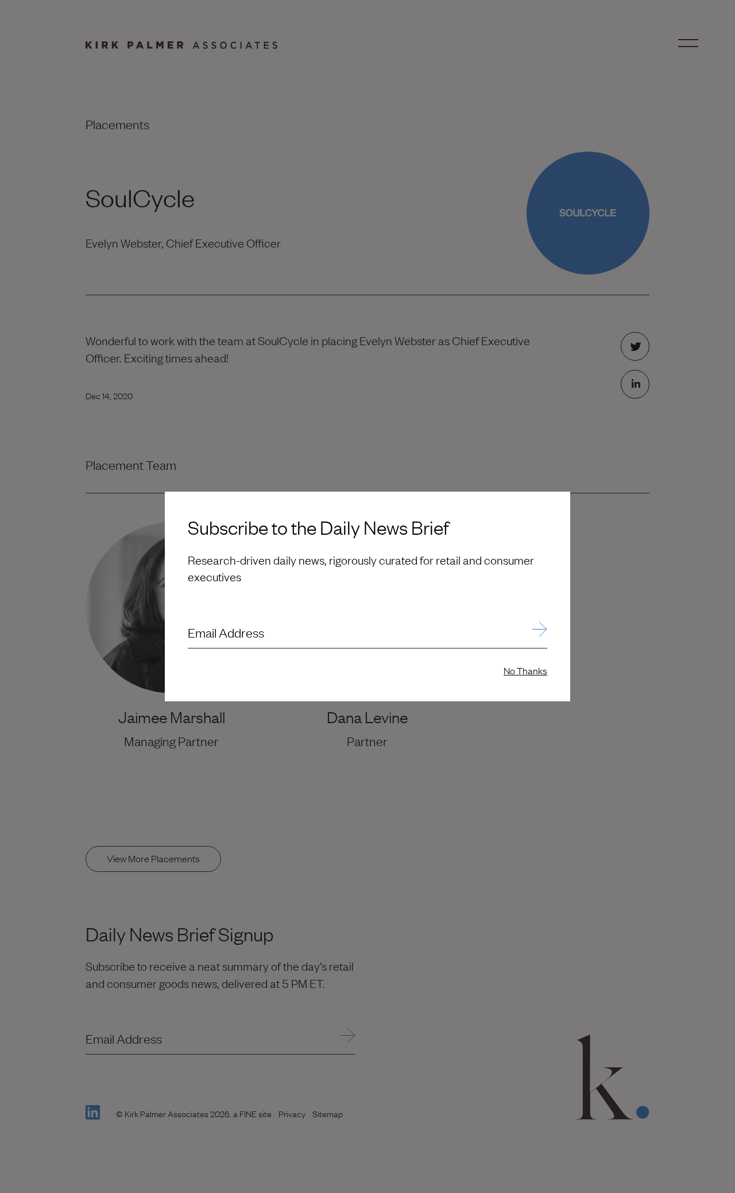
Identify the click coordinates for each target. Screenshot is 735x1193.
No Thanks (525, 670)
